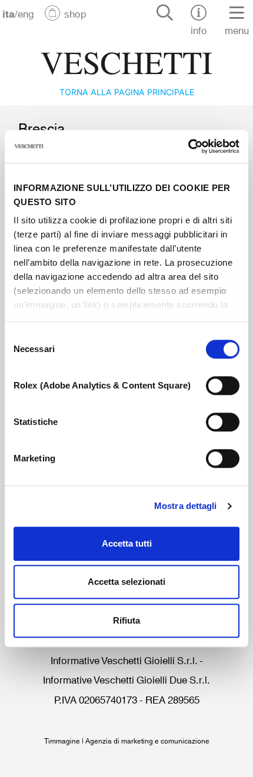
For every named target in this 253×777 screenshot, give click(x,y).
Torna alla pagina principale (126, 91)
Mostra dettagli (185, 506)
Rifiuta (126, 620)
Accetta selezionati (126, 582)
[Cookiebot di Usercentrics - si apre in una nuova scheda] (188, 146)
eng (26, 13)
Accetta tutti (127, 543)
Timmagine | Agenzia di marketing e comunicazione (126, 740)
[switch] (222, 385)
